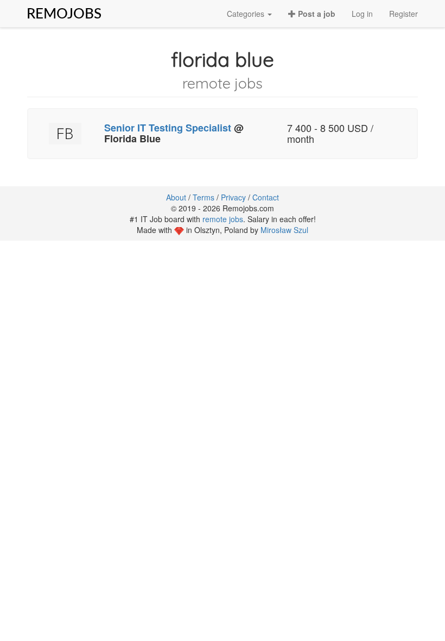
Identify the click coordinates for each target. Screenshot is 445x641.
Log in (362, 13)
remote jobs (222, 218)
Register (403, 13)
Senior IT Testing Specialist (167, 128)
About (176, 197)
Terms (203, 197)
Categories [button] (246, 13)
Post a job (315, 13)
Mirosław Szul (284, 229)
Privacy (233, 197)
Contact (265, 197)
